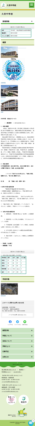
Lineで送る (25, 324)
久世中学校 (5, 307)
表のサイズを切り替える (18, 27)
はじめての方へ (17, 372)
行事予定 (6, 351)
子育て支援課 (11, 387)
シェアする (10, 324)
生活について (7, 341)
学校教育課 (11, 377)
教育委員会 (4, 377)
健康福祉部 (4, 387)
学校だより (6, 346)
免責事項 (21, 369)
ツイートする (17, 324)
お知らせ (6, 357)
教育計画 (6, 330)
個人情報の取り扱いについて (9, 369)
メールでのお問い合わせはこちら (17, 314)
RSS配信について (6, 372)
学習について (7, 336)
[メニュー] (31, 5)
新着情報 (6, 21)
